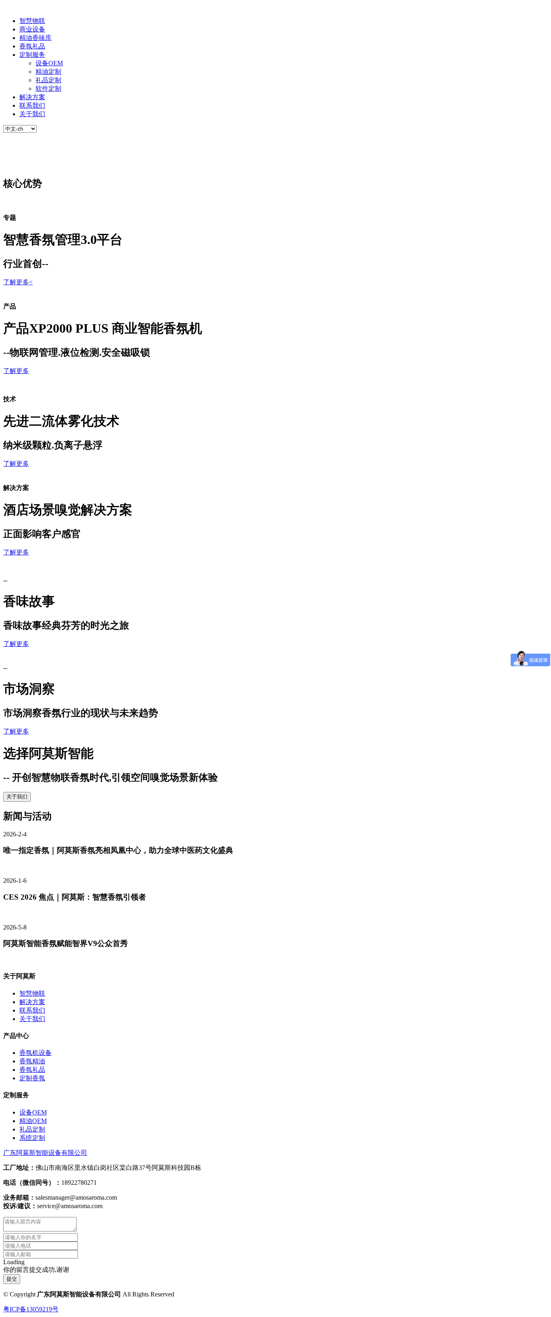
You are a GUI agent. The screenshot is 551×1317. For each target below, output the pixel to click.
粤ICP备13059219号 (30, 1309)
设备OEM (49, 63)
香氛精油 (32, 1061)
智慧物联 (32, 20)
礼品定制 (48, 80)
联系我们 (32, 105)
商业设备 (32, 29)
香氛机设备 (35, 1052)
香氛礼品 (32, 46)
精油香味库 (35, 37)
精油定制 (48, 71)
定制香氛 (32, 1078)
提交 (11, 1279)
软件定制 (48, 88)
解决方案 (32, 97)
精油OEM (33, 1120)
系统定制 (32, 1137)
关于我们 (32, 113)
